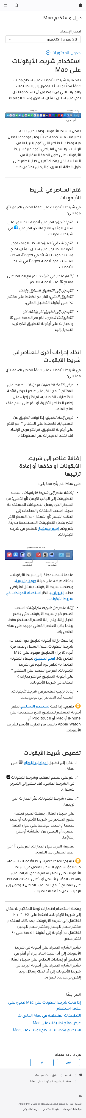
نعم (68, 1062)
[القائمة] (5, 5)
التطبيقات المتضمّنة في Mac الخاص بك (49, 1015)
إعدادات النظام (35, 762)
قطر (80, 1096)
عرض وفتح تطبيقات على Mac (56, 1023)
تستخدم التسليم (35, 706)
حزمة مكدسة (25, 580)
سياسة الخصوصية (73, 1109)
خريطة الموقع (31, 1109)
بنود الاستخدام (51, 1109)
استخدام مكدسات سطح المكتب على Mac (46, 1030)
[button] (16, 5)
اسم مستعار (48, 528)
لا (42, 1062)
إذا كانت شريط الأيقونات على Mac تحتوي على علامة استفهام (44, 1005)
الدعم (68, 1075)
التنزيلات (57, 592)
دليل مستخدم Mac (62, 17)
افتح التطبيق (44, 658)
